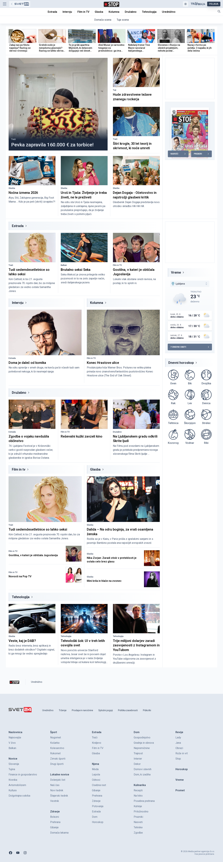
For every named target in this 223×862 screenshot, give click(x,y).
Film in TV (117, 265)
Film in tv (18, 469)
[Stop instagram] (25, 852)
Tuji (114, 90)
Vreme (176, 272)
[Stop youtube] (18, 852)
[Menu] (5, 4)
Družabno (19, 392)
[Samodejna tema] (185, 4)
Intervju (17, 302)
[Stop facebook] (10, 852)
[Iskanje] (219, 11)
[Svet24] (19, 4)
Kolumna (96, 302)
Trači (13, 139)
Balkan (64, 265)
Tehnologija (21, 597)
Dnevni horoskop (181, 362)
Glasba (12, 188)
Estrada (18, 226)
